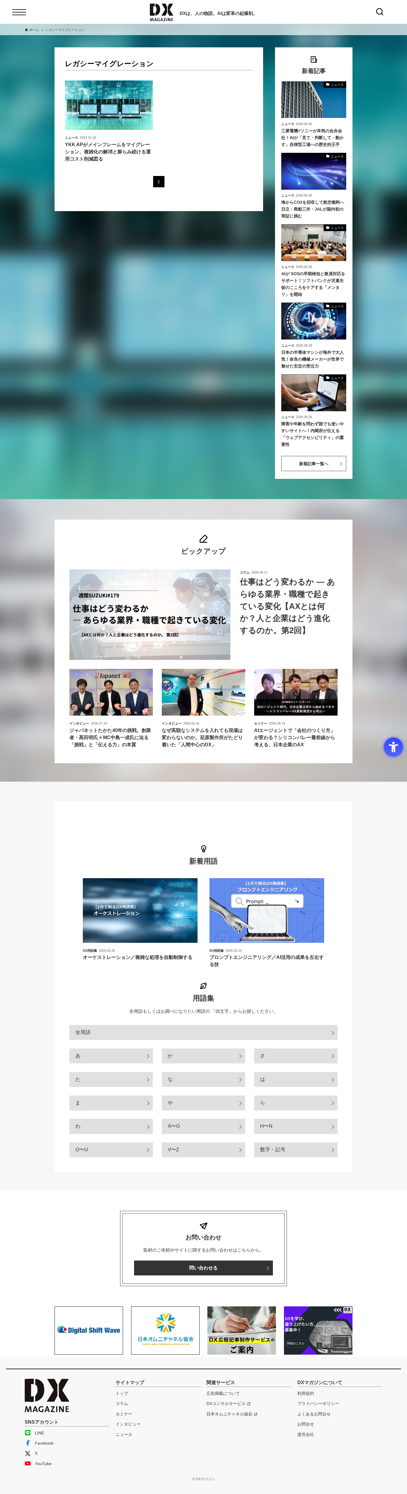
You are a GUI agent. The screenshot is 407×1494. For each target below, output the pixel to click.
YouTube (43, 1463)
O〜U (81, 1149)
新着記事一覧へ (313, 463)
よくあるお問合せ (314, 1414)
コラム (122, 1403)
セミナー (124, 1414)
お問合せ (305, 1424)
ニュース (124, 1434)
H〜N (266, 1126)
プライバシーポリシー (318, 1403)
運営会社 (305, 1434)
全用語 (83, 1032)
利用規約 (305, 1393)
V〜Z (173, 1149)
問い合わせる (203, 1267)
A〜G (174, 1126)
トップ (122, 1393)
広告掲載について (223, 1393)
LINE (39, 1433)
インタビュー (128, 1424)
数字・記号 (272, 1149)
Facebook (44, 1443)
